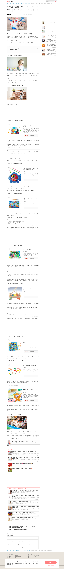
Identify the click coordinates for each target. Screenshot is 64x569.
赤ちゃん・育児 (30, 558)
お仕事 (35, 556)
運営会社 (16, 555)
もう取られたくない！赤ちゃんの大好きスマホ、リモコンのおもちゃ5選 (25, 490)
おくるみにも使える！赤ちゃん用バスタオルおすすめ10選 (51, 54)
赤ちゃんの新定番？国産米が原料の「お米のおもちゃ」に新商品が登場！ (51, 31)
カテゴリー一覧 (9, 558)
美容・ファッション (36, 555)
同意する (50, 562)
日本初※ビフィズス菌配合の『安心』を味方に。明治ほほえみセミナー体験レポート (25, 452)
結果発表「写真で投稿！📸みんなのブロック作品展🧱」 (22, 468)
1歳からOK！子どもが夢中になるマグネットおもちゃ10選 (22, 517)
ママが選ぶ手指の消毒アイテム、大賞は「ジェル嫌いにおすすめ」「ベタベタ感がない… (25, 496)
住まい (35, 557)
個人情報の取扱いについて (18, 556)
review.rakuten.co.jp (36, 154)
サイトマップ (9, 556)
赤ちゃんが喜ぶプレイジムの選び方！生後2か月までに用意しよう (51, 50)
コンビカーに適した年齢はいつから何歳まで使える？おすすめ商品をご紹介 (51, 27)
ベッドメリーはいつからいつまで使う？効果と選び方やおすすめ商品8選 (51, 45)
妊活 (28, 555)
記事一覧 (8, 557)
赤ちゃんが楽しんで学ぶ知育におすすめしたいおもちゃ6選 (22, 441)
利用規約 (16, 557)
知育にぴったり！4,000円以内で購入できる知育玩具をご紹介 (23, 512)
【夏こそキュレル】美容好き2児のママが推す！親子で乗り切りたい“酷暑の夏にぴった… (25, 458)
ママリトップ (9, 555)
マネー (35, 558)
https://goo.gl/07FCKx (22, 529)
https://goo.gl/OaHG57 (13, 49)
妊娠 (28, 556)
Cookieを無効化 (51, 565)
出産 (28, 557)
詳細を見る (32, 135)
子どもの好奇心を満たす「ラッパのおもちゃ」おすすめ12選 (51, 36)
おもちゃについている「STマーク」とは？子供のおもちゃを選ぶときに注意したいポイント (51, 40)
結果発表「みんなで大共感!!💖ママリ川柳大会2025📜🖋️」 (23, 463)
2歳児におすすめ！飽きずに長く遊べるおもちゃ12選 (21, 501)
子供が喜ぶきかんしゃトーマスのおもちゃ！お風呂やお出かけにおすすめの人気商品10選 (25, 507)
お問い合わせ (17, 558)
